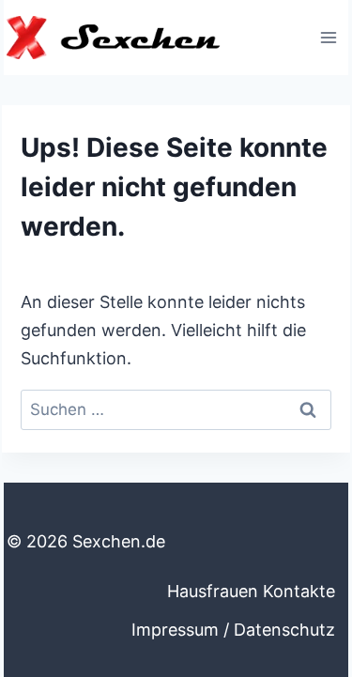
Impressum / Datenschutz (233, 629)
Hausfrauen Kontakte (251, 591)
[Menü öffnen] (328, 37)
